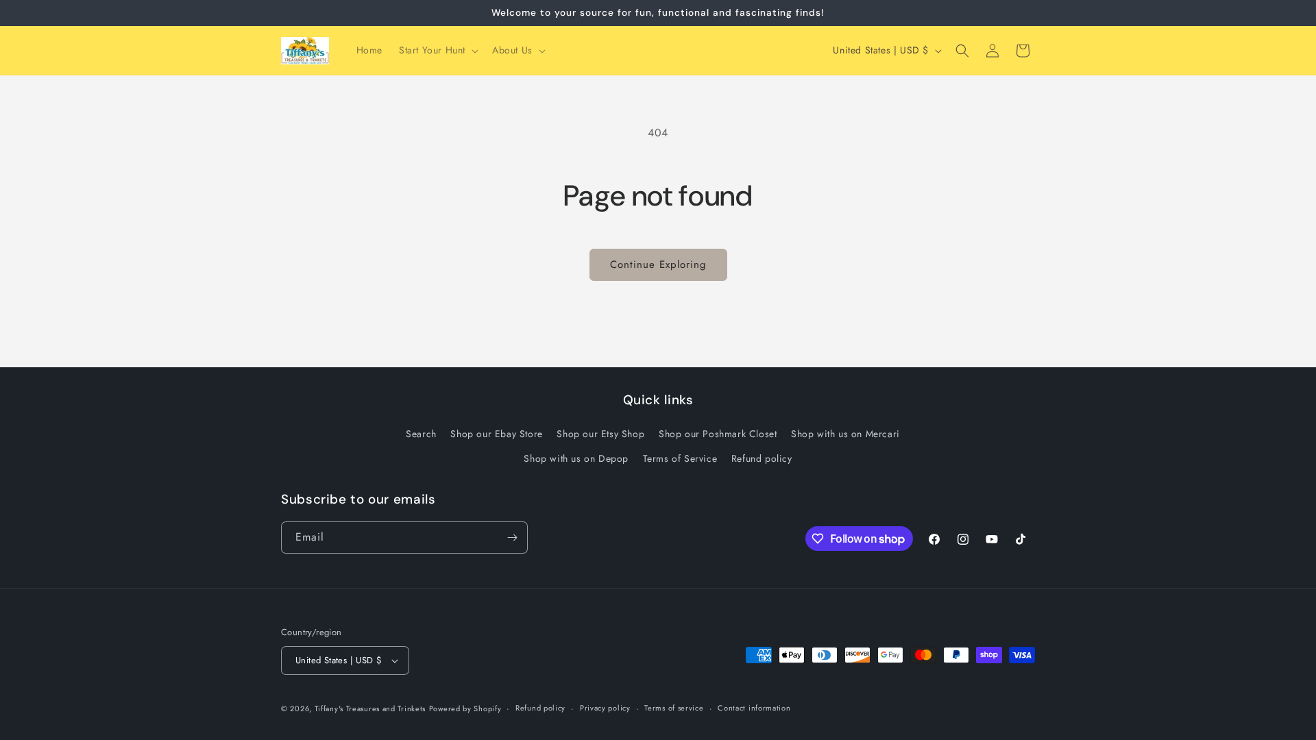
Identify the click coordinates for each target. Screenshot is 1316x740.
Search (421, 434)
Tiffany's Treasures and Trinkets (370, 708)
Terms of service (673, 707)
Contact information (754, 707)
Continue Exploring (658, 264)
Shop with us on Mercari (845, 434)
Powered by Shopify (465, 708)
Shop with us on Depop (576, 458)
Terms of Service (680, 458)
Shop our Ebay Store (496, 434)
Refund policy (761, 458)
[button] (437, 50)
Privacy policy (605, 707)
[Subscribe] (512, 537)
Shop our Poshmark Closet (718, 434)
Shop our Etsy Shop (600, 434)
